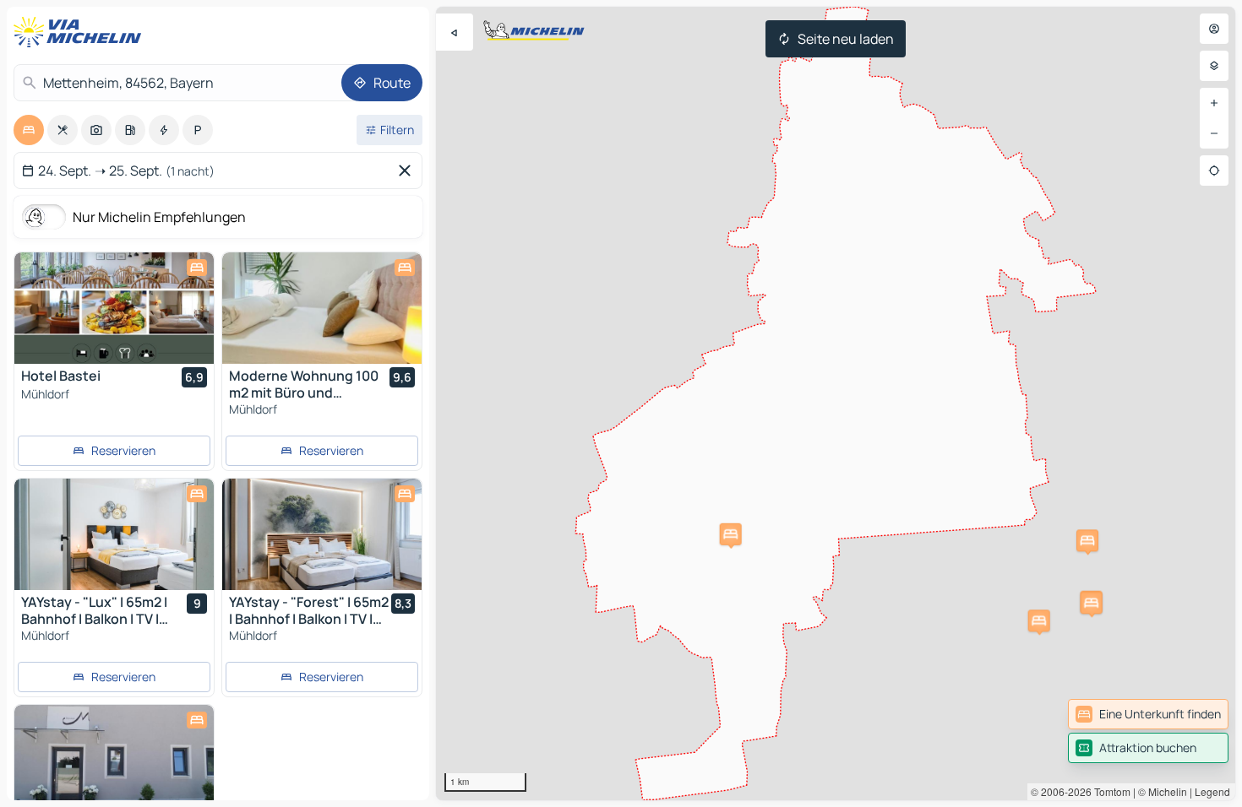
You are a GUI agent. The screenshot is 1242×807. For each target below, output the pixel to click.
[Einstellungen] (1214, 66)
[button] (1039, 620)
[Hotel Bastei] (114, 308)
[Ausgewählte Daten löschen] (408, 170)
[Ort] (1214, 170)
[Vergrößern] (1214, 103)
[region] (835, 403)
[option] (29, 130)
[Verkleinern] (1214, 133)
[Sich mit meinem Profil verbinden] (1214, 29)
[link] (1148, 714)
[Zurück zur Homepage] (81, 32)
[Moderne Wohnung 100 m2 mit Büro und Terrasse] (322, 308)
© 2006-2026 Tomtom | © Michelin (1109, 791)
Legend (1212, 791)
